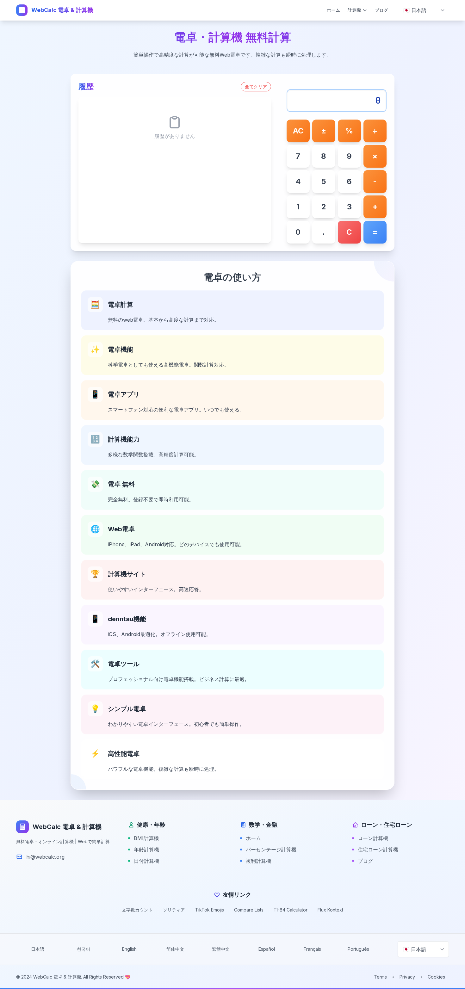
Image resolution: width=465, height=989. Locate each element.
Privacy (407, 977)
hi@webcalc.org (45, 857)
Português (358, 949)
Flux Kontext (330, 909)
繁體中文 (221, 949)
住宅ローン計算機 (378, 849)
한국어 (83, 949)
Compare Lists (249, 909)
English (129, 949)
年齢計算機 (146, 849)
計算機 (354, 10)
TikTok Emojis (209, 909)
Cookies (436, 977)
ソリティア (174, 909)
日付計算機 (146, 861)
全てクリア (256, 86)
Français (312, 949)
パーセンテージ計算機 (271, 849)
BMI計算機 (146, 838)
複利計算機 (258, 861)
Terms (380, 977)
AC (298, 130)
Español (266, 949)
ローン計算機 (373, 838)
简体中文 (175, 949)
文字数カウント (137, 909)
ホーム (333, 10)
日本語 (37, 949)
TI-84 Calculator (290, 909)
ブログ (381, 10)
